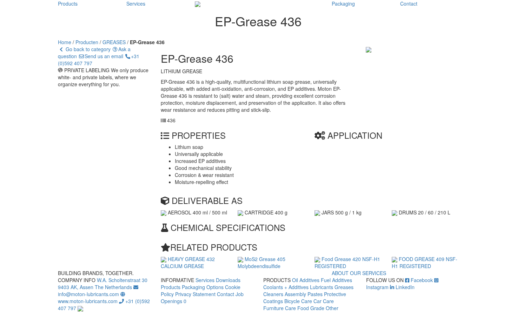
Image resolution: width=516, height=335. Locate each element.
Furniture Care (279, 308)
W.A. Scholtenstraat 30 (122, 279)
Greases (344, 286)
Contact (408, 3)
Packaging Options (203, 286)
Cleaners (273, 294)
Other (332, 308)
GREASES (114, 42)
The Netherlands (113, 286)
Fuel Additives (336, 279)
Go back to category (87, 49)
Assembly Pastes (304, 294)
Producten (86, 42)
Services (135, 3)
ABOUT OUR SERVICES (359, 272)
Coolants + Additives (286, 286)
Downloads (228, 279)
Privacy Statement (195, 294)
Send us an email (104, 56)
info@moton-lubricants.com (88, 294)
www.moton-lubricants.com (88, 301)
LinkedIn (404, 286)
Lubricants (321, 286)
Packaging (343, 3)
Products (68, 3)
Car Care (323, 301)
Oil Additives (305, 279)
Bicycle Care (298, 301)
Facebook (421, 279)
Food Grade (310, 308)
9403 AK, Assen (75, 286)
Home (64, 42)
